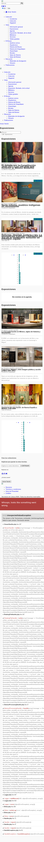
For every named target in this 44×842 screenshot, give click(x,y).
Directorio (9, 487)
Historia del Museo (16, 47)
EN (9, 8)
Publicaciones (10, 65)
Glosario (12, 63)
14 (19, 281)
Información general (16, 27)
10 (19, 273)
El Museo (9, 41)
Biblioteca (13, 35)
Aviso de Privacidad (12, 491)
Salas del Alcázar (15, 57)
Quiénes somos (15, 43)
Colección (9, 17)
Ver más (38, 180)
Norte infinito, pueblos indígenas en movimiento (21, 206)
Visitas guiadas (14, 39)
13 (19, 279)
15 (19, 283)
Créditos (8, 493)
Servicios (13, 37)
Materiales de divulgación (18, 61)
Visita (7, 25)
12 (19, 277)
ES (5, 8)
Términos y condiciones (13, 489)
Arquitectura (14, 45)
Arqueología (14, 51)
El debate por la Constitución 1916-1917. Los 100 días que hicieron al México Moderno (19, 166)
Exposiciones (14, 29)
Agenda (12, 31)
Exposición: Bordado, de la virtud (20, 33)
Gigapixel (13, 23)
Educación (9, 59)
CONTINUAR (25, 466)
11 (19, 275)
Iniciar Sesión (11, 12)
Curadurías (13, 19)
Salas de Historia (15, 55)
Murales (12, 53)
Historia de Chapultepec (17, 49)
